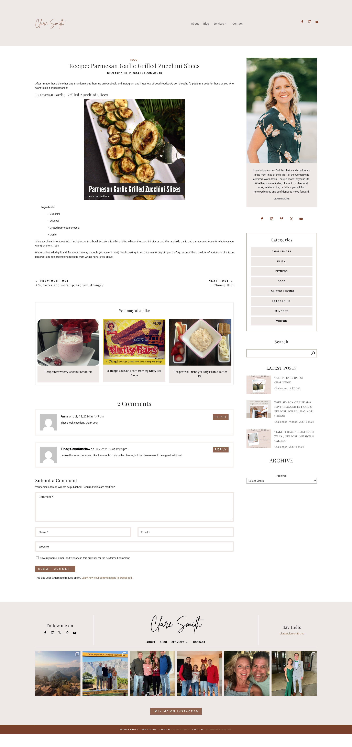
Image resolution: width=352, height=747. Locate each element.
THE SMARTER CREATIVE (218, 730)
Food (134, 59)
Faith (281, 261)
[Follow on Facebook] (302, 22)
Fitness (281, 271)
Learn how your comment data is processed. (106, 577)
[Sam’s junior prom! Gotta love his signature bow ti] (294, 673)
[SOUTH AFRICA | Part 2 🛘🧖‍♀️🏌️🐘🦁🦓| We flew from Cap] (57, 673)
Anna (64, 416)
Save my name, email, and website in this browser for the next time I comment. (85, 558)
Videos (281, 321)
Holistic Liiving (281, 291)
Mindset (281, 311)
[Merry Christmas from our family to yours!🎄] (199, 673)
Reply (221, 416)
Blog (206, 23)
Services (218, 23)
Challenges (281, 251)
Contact (237, 23)
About (195, 23)
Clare (115, 73)
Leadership (281, 301)
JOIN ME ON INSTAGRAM (176, 711)
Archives (282, 475)
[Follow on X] (60, 633)
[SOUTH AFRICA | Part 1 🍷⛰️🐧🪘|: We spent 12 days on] (105, 673)
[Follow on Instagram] (309, 22)
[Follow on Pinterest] (67, 633)
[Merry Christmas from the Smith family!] (152, 673)
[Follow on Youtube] (317, 22)
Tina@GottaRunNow (75, 449)
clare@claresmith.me (292, 633)
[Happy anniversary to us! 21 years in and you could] (247, 673)
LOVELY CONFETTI (181, 730)
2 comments (153, 73)
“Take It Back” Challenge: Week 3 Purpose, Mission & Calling (294, 436)
